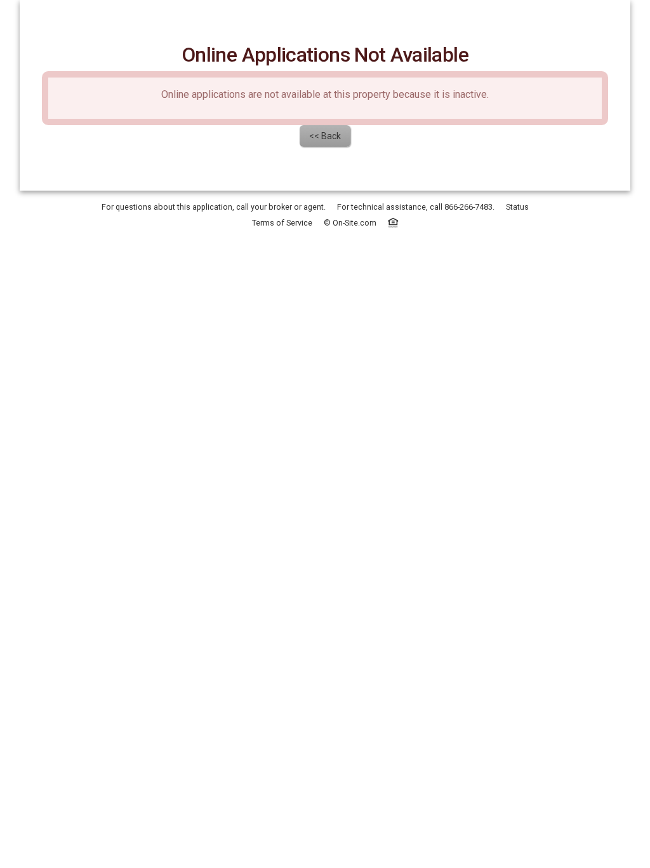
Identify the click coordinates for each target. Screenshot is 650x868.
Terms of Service (282, 222)
